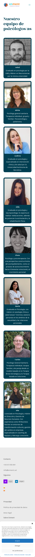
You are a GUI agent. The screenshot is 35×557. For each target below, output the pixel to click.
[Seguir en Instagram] (5, 481)
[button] (32, 523)
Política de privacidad (19, 554)
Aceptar (17, 541)
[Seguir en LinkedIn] (16, 481)
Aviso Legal (28, 554)
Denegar (17, 546)
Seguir (10, 481)
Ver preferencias (17, 550)
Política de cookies (8, 554)
